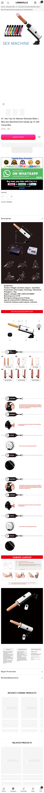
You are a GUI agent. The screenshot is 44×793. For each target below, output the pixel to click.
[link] (10, 724)
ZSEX (8, 129)
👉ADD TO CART (18, 137)
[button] (22, 150)
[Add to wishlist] (39, 137)
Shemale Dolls (10, 7)
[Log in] (35, 2)
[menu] (2, 2)
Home (3, 7)
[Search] (8, 3)
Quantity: (4, 192)
